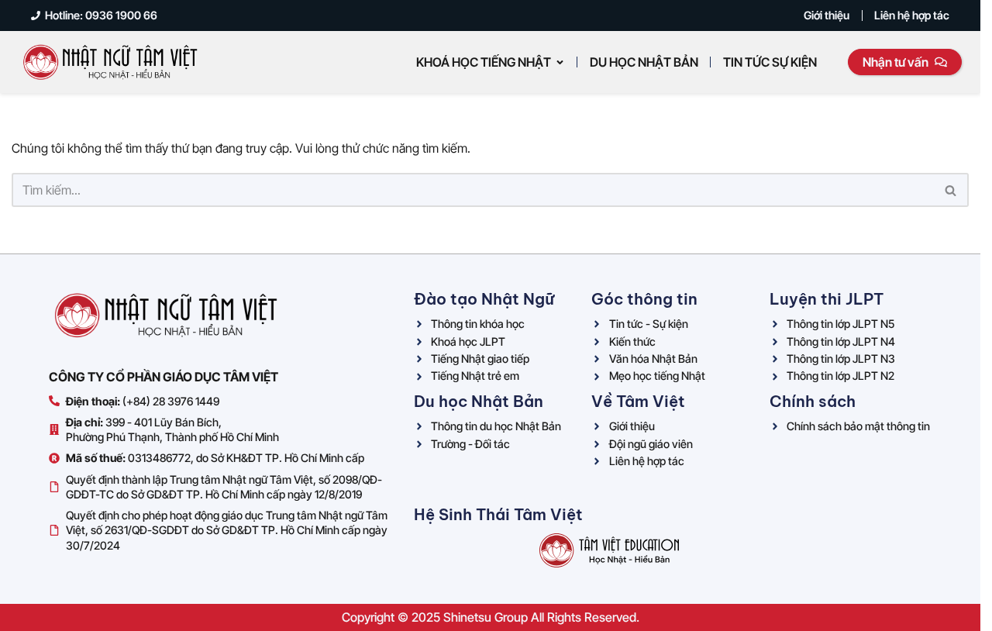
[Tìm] (951, 190)
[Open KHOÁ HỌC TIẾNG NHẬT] (560, 62)
